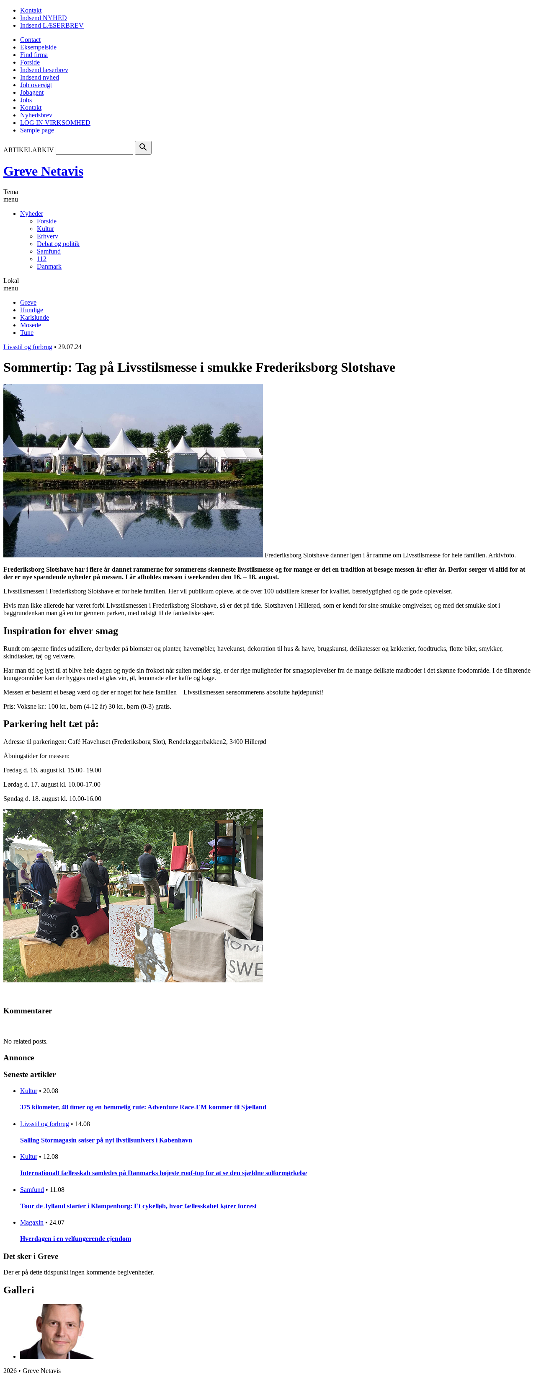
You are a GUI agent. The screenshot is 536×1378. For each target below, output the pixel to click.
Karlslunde (34, 317)
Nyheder (31, 213)
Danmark (49, 266)
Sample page (37, 130)
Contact (30, 39)
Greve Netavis (43, 171)
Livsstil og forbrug (27, 346)
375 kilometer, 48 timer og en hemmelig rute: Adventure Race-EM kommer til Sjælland (143, 1107)
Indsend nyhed (39, 77)
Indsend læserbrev (44, 69)
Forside (30, 62)
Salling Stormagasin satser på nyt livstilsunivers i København (106, 1140)
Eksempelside (38, 47)
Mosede (30, 325)
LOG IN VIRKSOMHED (55, 122)
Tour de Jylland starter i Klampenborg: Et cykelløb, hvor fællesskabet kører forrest (138, 1206)
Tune (27, 332)
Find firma (34, 54)
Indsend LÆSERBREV (52, 25)
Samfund (49, 251)
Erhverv (47, 236)
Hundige (31, 309)
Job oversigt (36, 84)
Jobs (26, 100)
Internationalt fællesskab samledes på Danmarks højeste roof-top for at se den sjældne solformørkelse (163, 1172)
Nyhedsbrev (36, 115)
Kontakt (30, 10)
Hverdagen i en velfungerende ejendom (75, 1238)
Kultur (45, 228)
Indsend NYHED (43, 17)
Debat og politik (58, 243)
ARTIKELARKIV (28, 149)
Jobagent (32, 92)
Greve (28, 302)
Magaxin (32, 1222)
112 (41, 258)
